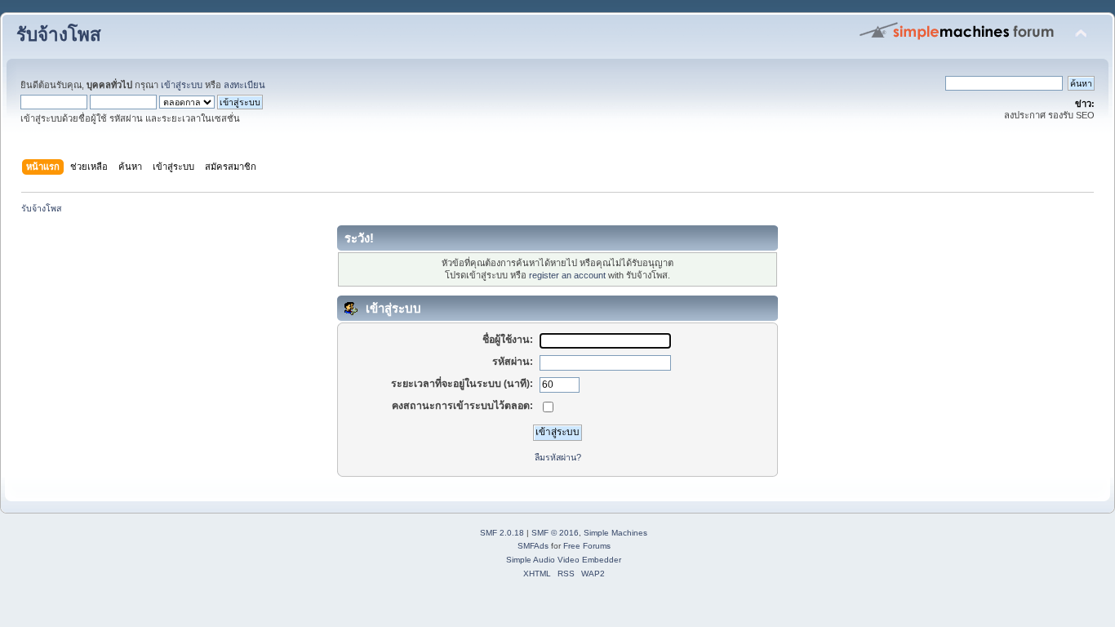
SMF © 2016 (555, 532)
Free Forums (587, 545)
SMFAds (533, 545)
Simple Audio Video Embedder (563, 559)
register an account (567, 275)
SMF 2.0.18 (502, 532)
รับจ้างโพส (58, 34)
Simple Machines (615, 532)
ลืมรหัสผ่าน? (558, 457)
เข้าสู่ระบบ (181, 85)
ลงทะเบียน (244, 85)
